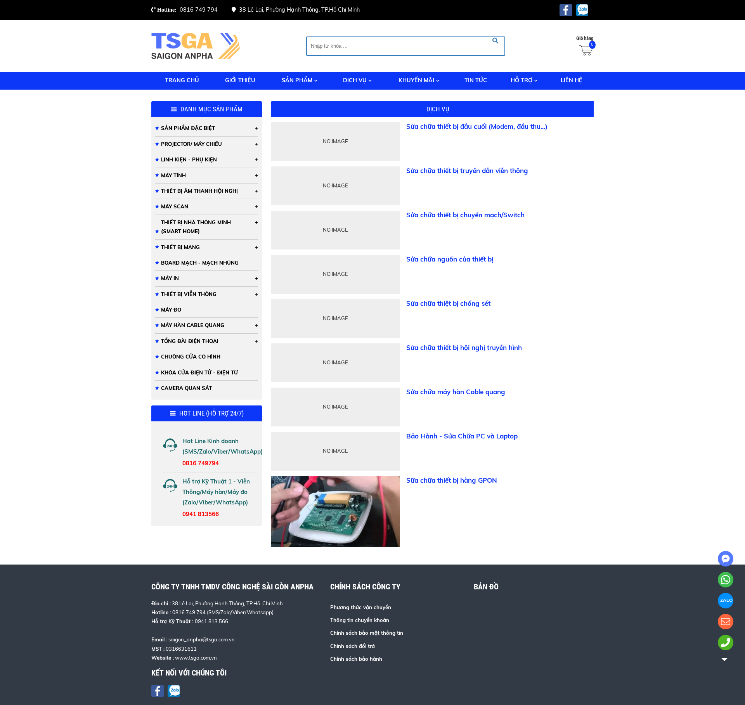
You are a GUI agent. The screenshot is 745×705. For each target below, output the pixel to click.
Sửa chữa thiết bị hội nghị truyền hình (464, 347)
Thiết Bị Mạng (180, 247)
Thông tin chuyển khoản (359, 620)
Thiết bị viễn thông (189, 294)
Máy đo (171, 310)
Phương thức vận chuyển (360, 607)
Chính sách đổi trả (352, 646)
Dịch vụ (355, 80)
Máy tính (173, 175)
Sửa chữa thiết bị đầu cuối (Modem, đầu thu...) (476, 126)
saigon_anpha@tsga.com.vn (201, 639)
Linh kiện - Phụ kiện (189, 159)
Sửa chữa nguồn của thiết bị (449, 259)
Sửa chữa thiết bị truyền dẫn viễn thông (467, 170)
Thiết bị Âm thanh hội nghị (199, 191)
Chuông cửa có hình (190, 356)
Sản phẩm (297, 80)
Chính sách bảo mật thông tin (366, 633)
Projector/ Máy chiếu (191, 144)
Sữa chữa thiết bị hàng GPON (451, 480)
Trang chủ (182, 80)
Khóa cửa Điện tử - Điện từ (199, 372)
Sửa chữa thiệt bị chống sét (448, 303)
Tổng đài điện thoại (189, 341)
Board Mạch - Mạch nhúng (200, 263)
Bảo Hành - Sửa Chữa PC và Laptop (462, 436)
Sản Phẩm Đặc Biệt (188, 128)
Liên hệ (571, 80)
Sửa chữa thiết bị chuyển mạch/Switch (465, 215)
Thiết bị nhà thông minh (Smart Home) (196, 226)
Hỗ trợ (521, 80)
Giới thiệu (240, 80)
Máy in (170, 278)
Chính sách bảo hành (356, 659)
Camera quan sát (186, 388)
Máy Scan (174, 206)
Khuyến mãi (416, 80)
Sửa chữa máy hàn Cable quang (455, 392)
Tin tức (475, 80)
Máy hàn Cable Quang (192, 325)
